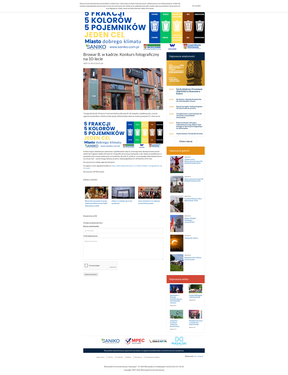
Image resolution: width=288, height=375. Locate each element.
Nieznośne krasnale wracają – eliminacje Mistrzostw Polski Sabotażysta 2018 (96, 203)
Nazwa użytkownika (91, 226)
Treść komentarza (90, 236)
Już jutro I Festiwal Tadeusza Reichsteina (174, 323)
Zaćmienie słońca (191, 238)
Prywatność (119, 357)
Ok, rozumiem (196, 6)
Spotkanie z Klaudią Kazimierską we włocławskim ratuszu (176, 299)
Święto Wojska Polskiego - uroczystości (190, 220)
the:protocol (138, 357)
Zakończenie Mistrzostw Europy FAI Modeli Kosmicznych (193, 161)
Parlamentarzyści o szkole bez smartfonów (196, 322)
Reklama (128, 357)
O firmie (110, 357)
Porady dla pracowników (152, 357)
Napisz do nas (100, 357)
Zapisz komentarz (91, 274)
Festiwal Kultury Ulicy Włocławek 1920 (193, 200)
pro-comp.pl (198, 356)
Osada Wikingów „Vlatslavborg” (195, 296)
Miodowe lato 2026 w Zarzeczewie (192, 258)
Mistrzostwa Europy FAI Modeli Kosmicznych (193, 180)
